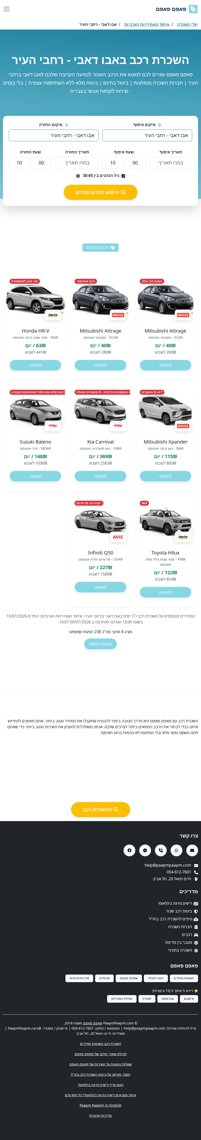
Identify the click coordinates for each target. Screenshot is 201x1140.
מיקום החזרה (51, 124)
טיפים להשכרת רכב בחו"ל (170, 919)
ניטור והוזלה (156, 978)
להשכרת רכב (97, 809)
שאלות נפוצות (129, 978)
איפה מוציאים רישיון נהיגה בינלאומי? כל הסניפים (100, 1095)
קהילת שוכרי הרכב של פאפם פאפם (100, 1054)
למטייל (146, 999)
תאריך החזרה (77, 152)
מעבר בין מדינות (178, 942)
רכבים (187, 934)
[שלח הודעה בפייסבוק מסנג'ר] (145, 850)
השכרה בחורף (180, 950)
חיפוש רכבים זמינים (97, 192)
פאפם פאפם (171, 9)
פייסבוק (189, 999)
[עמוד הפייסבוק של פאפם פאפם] (129, 850)
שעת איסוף (124, 152)
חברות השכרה (180, 926)
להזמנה (165, 365)
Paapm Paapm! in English (101, 1105)
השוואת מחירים (184, 978)
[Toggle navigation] (6, 9)
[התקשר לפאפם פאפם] (161, 850)
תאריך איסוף (171, 152)
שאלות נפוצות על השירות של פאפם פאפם (100, 1064)
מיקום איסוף (144, 124)
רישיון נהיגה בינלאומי (175, 903)
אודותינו (104, 978)
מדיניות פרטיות (79, 978)
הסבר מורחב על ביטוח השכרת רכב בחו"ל (100, 1074)
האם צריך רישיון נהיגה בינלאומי (101, 1084)
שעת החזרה (30, 152)
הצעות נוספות (100, 644)
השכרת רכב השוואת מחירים (100, 1043)
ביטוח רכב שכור (179, 911)
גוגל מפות (168, 999)
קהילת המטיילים (121, 999)
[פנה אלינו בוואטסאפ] (176, 850)
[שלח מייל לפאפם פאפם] (192, 850)
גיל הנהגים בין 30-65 (100, 175)
